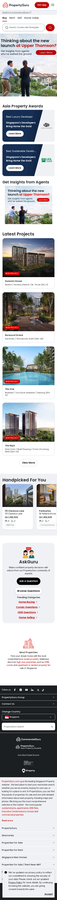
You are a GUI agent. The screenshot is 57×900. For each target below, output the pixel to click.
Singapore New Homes (14, 857)
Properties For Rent (12, 850)
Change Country (11, 711)
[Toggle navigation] (53, 5)
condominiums (9, 808)
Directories (8, 835)
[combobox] (26, 27)
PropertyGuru (9, 828)
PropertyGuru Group (13, 697)
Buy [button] (4, 18)
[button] (28, 462)
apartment (23, 665)
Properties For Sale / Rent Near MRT (21, 864)
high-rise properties (26, 662)
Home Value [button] (31, 18)
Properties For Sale (12, 842)
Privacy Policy (15, 882)
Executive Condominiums (14, 811)
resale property (31, 659)
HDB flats (33, 808)
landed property (39, 665)
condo (10, 665)
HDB (47, 662)
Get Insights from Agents (28, 205)
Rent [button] (12, 18)
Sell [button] (19, 18)
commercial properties (13, 815)
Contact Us (8, 703)
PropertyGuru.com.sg (12, 781)
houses (30, 811)
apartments (22, 808)
